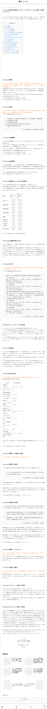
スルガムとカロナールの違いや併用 (11, 52)
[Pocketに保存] (25, 641)
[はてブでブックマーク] (22, 641)
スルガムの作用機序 (9, 29)
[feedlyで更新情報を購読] (22, 647)
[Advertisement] (23, 64)
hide (15, 23)
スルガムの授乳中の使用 (10, 44)
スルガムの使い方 (7, 35)
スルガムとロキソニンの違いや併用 (11, 51)
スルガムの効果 (6, 27)
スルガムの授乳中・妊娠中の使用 (10, 42)
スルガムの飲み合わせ (8, 41)
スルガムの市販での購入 (8, 49)
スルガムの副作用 (9, 39)
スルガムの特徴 (6, 25)
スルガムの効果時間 (9, 30)
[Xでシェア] (18, 641)
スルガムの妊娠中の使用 (10, 46)
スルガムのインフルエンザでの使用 (13, 37)
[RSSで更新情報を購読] (25, 647)
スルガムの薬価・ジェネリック (10, 47)
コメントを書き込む (23, 699)
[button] (29, 641)
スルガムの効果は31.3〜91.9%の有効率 (13, 32)
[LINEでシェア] (27, 641)
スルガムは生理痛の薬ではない (12, 34)
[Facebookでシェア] (20, 641)
